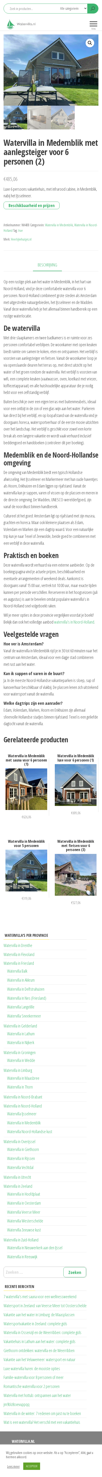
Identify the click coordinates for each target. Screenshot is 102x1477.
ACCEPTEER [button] (31, 1466)
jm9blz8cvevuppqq (16, 1404)
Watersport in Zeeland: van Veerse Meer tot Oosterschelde (45, 1305)
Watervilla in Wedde (21, 1060)
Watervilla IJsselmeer (22, 1114)
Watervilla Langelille (20, 1007)
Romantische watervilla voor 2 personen (32, 1386)
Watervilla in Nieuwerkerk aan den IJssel (34, 1247)
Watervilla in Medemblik (59, 225)
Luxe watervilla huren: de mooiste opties (32, 1368)
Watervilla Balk (17, 971)
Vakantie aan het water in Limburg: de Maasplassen (39, 1314)
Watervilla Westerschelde (25, 1221)
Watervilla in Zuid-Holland (21, 1240)
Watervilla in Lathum (21, 1034)
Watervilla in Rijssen (21, 1158)
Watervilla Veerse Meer (23, 1212)
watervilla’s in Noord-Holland (74, 622)
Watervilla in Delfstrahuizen (25, 989)
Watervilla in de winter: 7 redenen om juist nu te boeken (42, 1413)
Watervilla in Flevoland (19, 954)
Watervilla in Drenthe (18, 945)
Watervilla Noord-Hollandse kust (29, 1131)
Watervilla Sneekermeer (24, 1016)
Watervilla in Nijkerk (20, 1042)
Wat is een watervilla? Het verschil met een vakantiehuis (42, 1422)
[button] (90, 43)
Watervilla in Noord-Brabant (23, 1097)
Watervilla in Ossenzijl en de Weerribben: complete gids (42, 1332)
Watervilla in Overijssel (19, 1141)
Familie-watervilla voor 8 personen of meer (34, 1377)
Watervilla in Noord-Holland (23, 1106)
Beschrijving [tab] (47, 265)
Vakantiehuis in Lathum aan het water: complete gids (39, 1341)
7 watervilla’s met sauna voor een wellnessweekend (40, 1296)
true (20, 230)
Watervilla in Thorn (20, 1087)
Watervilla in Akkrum (21, 980)
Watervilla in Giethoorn (23, 1149)
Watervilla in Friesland (19, 963)
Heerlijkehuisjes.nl (21, 239)
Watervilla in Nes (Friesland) (26, 998)
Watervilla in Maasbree (23, 1078)
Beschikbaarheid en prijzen (32, 205)
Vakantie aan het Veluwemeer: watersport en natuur (39, 1359)
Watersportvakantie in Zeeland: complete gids (35, 1323)
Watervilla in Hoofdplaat (23, 1194)
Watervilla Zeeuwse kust (24, 1230)
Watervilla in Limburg (18, 1070)
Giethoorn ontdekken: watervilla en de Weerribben (39, 1350)
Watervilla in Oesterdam (24, 1203)
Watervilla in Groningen (20, 1052)
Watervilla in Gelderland (20, 1026)
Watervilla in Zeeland (18, 1186)
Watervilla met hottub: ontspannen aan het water (37, 1395)
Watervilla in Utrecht (17, 1177)
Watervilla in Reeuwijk (22, 1256)
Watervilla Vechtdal (20, 1167)
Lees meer (13, 1466)
